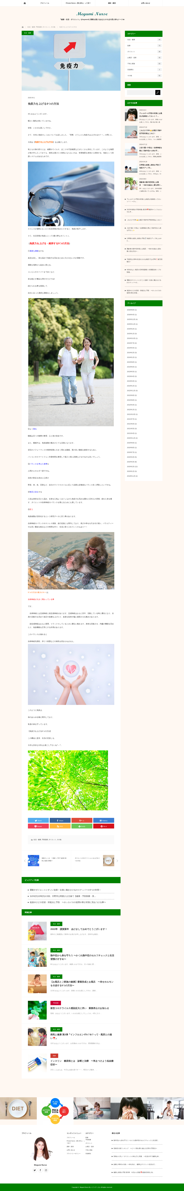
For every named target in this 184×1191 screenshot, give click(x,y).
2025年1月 (130, 334)
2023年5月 (130, 372)
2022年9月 (130, 395)
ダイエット (52, 839)
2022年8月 (130, 400)
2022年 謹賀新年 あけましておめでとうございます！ (78, 929)
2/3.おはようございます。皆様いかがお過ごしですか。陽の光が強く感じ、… (150, 122)
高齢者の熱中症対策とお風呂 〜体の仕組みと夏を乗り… (150, 183)
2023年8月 (130, 362)
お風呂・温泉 (143, 57)
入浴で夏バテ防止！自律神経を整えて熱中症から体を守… (150, 149)
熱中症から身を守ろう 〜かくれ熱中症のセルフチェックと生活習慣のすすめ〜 (82, 957)
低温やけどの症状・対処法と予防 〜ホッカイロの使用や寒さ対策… (144, 292)
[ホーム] (25, 3)
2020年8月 (130, 447)
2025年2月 (130, 329)
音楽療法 (143, 69)
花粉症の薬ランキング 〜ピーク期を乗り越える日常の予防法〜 (135, 1148)
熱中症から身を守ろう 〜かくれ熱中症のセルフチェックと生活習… (136, 1140)
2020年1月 (130, 471)
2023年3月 (130, 381)
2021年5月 (130, 428)
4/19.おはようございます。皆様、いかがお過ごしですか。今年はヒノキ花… (150, 173)
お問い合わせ (145, 3)
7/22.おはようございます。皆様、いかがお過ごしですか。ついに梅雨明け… (150, 139)
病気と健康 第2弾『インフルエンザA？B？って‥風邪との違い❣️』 (81, 1036)
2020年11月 (131, 438)
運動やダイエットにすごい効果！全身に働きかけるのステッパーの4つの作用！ (65, 890)
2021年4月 (130, 433)
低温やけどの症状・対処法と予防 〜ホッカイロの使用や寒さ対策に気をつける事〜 (68, 902)
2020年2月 (130, 466)
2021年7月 (130, 419)
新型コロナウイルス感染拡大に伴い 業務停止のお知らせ (79, 1008)
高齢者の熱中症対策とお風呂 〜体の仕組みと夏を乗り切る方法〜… (144, 250)
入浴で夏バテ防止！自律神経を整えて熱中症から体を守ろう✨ (144, 229)
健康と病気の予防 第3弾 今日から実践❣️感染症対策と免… (134, 1172)
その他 (59, 839)
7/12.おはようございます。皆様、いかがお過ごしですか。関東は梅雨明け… (150, 156)
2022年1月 (130, 409)
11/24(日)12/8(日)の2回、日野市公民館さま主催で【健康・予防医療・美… (63, 896)
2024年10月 (131, 338)
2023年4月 (130, 376)
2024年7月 (130, 343)
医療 (54, 1055)
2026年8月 (130, 310)
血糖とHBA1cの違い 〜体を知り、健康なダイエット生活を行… (135, 1164)
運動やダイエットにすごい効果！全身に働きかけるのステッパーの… (144, 281)
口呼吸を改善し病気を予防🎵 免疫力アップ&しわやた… (144, 240)
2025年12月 (131, 319)
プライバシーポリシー (73, 1153)
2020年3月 (130, 462)
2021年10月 (131, 414)
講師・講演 (112, 3)
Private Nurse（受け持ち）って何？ (78, 3)
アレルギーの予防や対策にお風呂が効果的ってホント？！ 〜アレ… (144, 200)
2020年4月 (130, 457)
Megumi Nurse (40, 1165)
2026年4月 (130, 315)
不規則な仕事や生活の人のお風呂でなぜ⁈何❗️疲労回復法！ (144, 260)
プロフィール (44, 3)
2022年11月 (131, 391)
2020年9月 (130, 443)
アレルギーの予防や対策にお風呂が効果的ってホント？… (150, 114)
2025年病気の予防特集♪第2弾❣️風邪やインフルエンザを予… (144, 211)
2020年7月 (130, 452)
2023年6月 (130, 367)
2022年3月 (130, 405)
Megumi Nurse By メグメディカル (90, 1187)
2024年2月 (130, 353)
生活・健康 (27, 33)
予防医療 (45, 839)
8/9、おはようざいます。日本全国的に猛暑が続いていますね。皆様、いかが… (150, 191)
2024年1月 (130, 357)
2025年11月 (131, 324)
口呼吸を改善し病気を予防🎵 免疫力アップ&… (150, 166)
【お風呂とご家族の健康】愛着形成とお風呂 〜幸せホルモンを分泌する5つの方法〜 (82, 984)
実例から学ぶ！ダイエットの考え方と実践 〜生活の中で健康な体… (137, 1156)
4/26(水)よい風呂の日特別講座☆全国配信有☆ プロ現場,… (144, 271)
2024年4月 (130, 348)
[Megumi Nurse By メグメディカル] (92, 16)
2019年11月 (131, 476)
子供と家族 (143, 63)
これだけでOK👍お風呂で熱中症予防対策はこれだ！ (150, 131)
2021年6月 (130, 424)
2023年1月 (130, 386)
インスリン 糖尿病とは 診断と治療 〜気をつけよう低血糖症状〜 (82, 1063)
